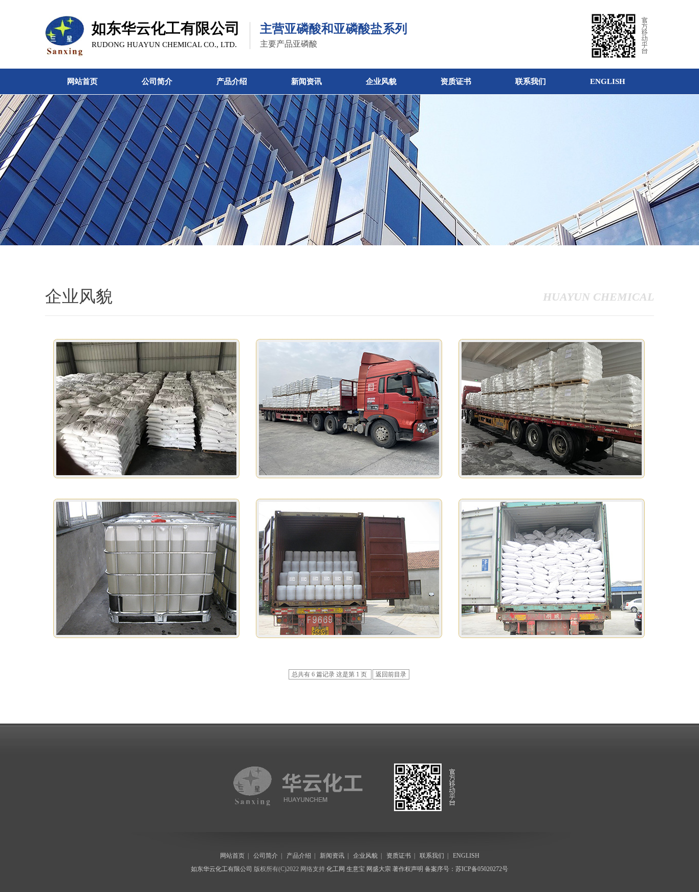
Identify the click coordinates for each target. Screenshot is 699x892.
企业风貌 (381, 81)
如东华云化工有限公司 (221, 869)
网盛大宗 (378, 869)
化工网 (335, 869)
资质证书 (456, 81)
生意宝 (355, 869)
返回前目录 (391, 674)
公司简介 (157, 81)
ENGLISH (607, 81)
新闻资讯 (306, 81)
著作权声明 (407, 869)
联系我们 (530, 81)
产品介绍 (231, 81)
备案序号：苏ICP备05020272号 (466, 869)
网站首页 (82, 81)
